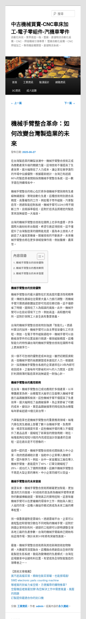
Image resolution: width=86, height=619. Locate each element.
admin (39, 606)
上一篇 (16, 103)
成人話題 (32, 90)
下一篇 (69, 103)
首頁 (14, 82)
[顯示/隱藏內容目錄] (39, 256)
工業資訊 (28, 82)
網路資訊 (60, 82)
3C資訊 (16, 90)
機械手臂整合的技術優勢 (29, 262)
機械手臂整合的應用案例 (29, 268)
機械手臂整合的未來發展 (29, 273)
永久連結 (63, 606)
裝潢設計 (44, 82)
